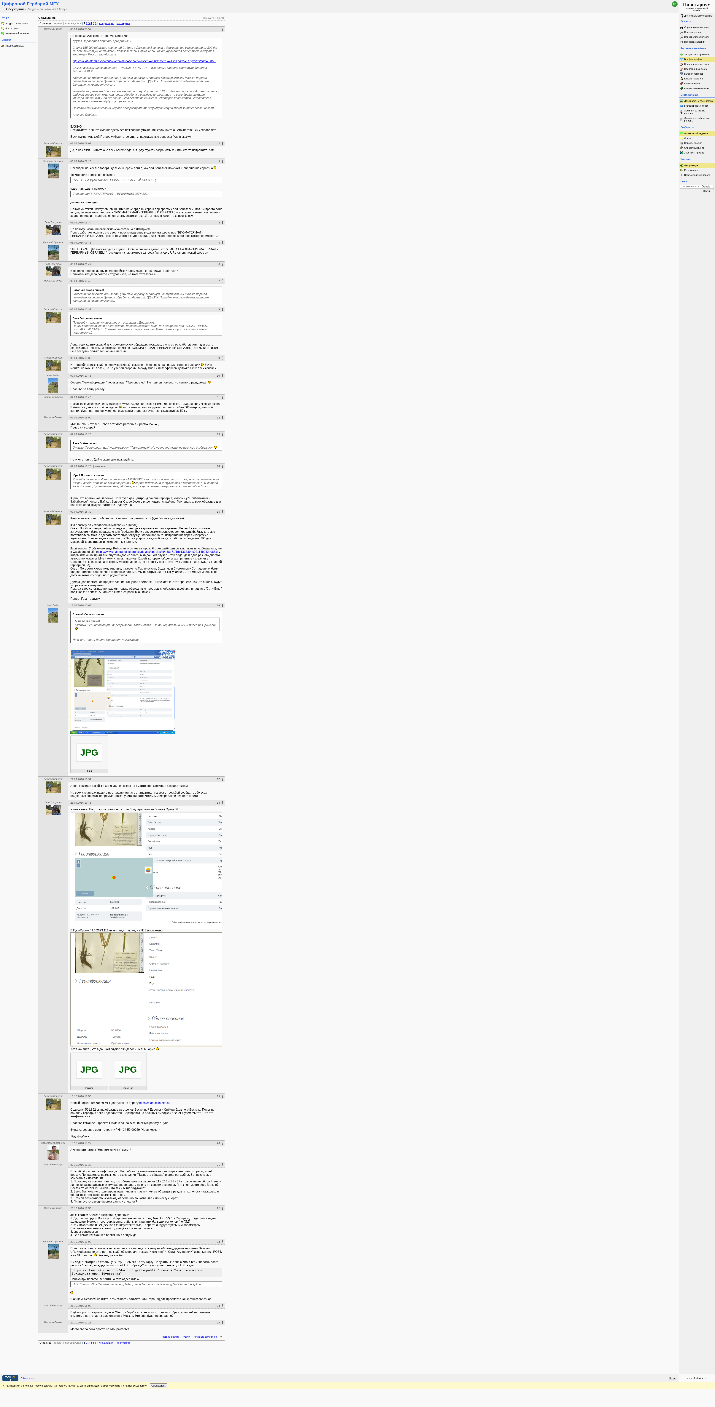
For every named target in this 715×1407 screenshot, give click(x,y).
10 (218, 375)
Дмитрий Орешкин (53, 161)
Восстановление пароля (697, 175)
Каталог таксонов (693, 78)
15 (218, 511)
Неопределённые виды (696, 64)
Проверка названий (694, 42)
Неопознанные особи (695, 69)
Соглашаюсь (158, 1385)
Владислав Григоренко (53, 1143)
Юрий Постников (53, 397)
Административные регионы (694, 112)
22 (218, 1208)
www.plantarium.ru (697, 1378)
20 (218, 1143)
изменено (101, 466)
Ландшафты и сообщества (698, 101)
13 (218, 434)
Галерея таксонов (693, 74)
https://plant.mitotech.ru (154, 1102)
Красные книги (692, 83)
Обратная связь (28, 1378)
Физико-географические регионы (697, 119)
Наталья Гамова (53, 29)
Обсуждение (46, 17)
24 (218, 1305)
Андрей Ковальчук (53, 1164)
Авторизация (691, 165)
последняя (123, 23)
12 (218, 417)
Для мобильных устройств (698, 16)
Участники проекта (694, 152)
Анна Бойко (53, 375)
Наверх (672, 1378)
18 (218, 802)
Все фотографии (693, 59)
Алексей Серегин (53, 143)
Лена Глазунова (53, 222)
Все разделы (12, 28)
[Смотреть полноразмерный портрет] (53, 155)
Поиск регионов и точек (696, 37)
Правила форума (14, 46)
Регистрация (691, 170)
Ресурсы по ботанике (16, 23)
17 (218, 779)
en (674, 4)
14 (218, 466)
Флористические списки (696, 88)
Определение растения (697, 27)
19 (218, 1096)
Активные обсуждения (17, 33)
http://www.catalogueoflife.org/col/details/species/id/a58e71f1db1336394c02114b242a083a (157, 551)
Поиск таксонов (692, 32)
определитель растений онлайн (697, 6)
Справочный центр (694, 148)
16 (218, 605)
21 (218, 1164)
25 (218, 1322)
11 (218, 397)
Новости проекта (693, 143)
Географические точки (696, 106)
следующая (106, 23)
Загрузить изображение (697, 54)
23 (218, 1241)
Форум (186, 1337)
